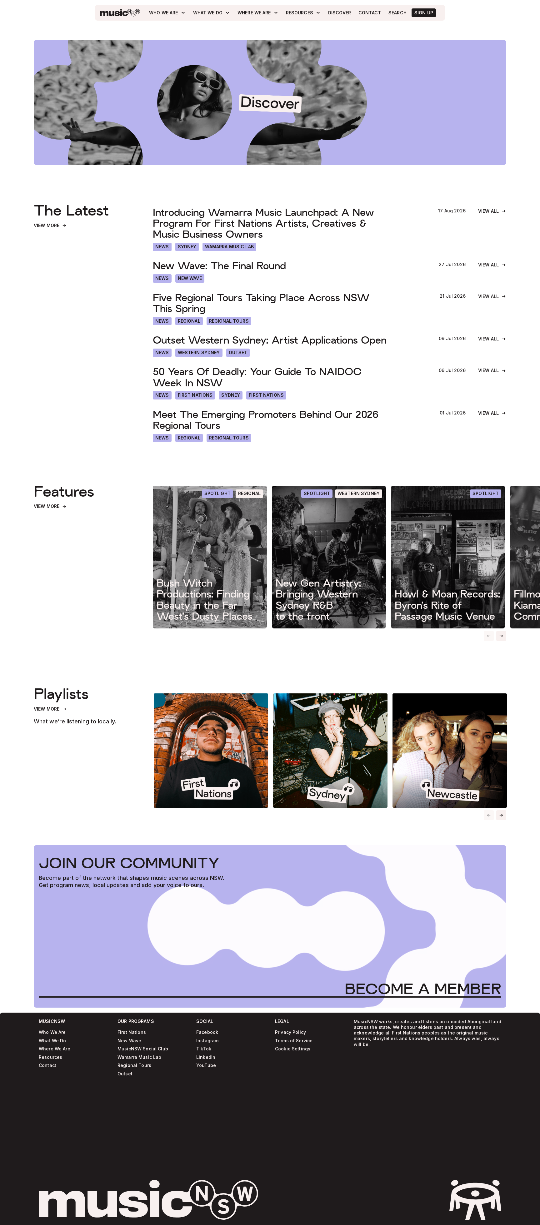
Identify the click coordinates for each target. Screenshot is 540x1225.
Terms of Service (293, 1041)
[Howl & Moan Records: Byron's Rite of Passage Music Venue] (448, 557)
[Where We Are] (258, 13)
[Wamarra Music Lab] (229, 247)
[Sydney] (187, 247)
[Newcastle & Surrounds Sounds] (449, 750)
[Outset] (238, 353)
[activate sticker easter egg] (475, 1200)
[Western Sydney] (198, 353)
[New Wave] (189, 278)
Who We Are (52, 1032)
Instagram (207, 1041)
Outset (125, 1074)
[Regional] (189, 321)
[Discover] (339, 13)
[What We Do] (211, 13)
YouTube (206, 1065)
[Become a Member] (423, 989)
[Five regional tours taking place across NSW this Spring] (290, 303)
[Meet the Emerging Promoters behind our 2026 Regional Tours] (290, 420)
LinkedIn (205, 1057)
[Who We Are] (167, 13)
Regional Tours (134, 1065)
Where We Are (54, 1049)
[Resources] (303, 13)
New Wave (129, 1041)
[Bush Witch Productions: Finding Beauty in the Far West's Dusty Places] (210, 557)
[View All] (492, 211)
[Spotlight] (217, 493)
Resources (50, 1057)
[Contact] (369, 13)
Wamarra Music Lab (139, 1057)
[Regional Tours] (229, 321)
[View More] (50, 225)
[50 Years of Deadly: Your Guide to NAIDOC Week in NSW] (289, 377)
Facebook (207, 1032)
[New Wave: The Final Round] (289, 266)
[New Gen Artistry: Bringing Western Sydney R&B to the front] (329, 557)
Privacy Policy (290, 1032)
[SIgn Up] (424, 12)
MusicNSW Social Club (143, 1049)
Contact (47, 1065)
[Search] (397, 13)
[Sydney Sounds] (330, 750)
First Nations (132, 1032)
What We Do (52, 1041)
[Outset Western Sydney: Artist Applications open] (289, 340)
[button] (501, 636)
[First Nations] (266, 395)
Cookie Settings (292, 1049)
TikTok (203, 1049)
